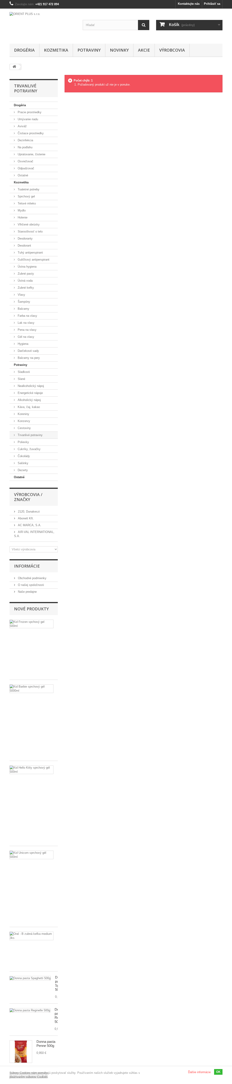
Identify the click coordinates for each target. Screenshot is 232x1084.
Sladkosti (23, 372)
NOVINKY (119, 50)
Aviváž (22, 126)
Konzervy (23, 421)
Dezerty (22, 470)
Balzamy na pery (28, 358)
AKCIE (144, 50)
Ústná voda (25, 280)
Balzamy (23, 308)
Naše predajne (27, 591)
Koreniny (23, 414)
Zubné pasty (25, 273)
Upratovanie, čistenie (31, 154)
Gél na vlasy (25, 336)
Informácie (27, 566)
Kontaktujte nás (189, 3)
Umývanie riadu (27, 119)
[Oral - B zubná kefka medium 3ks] (31, 936)
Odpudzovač (25, 168)
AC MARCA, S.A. (29, 525)
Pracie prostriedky (29, 112)
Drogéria (24, 50)
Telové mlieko (26, 203)
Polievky (23, 442)
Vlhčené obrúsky (28, 224)
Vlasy (21, 294)
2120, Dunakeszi (28, 511)
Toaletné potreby (28, 189)
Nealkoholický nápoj (30, 386)
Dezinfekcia (25, 140)
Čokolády (23, 456)
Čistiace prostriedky (30, 133)
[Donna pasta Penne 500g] (21, 1051)
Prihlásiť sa (212, 3)
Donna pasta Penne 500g (45, 1044)
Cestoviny (24, 428)
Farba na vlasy (27, 315)
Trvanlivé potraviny (30, 435)
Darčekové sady (28, 351)
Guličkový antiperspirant (33, 259)
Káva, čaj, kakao (28, 407)
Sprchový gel (26, 196)
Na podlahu (24, 147)
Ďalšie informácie (199, 1072)
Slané (21, 379)
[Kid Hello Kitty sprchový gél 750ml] (31, 769)
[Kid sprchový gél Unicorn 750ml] (31, 855)
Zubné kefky (25, 287)
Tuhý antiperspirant (30, 252)
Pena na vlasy (26, 329)
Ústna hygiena (26, 266)
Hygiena (22, 343)
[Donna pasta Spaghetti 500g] (30, 978)
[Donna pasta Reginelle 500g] (30, 1010)
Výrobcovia (172, 50)
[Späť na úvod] (14, 67)
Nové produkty (31, 609)
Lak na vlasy (25, 322)
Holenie (22, 217)
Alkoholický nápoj (29, 400)
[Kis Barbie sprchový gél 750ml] (31, 688)
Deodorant (24, 245)
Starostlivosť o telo (30, 231)
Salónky (22, 463)
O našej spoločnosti (30, 585)
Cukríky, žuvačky (29, 449)
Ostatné (22, 175)
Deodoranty (25, 238)
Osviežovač (25, 161)
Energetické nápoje (30, 393)
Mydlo (21, 210)
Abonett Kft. (25, 518)
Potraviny (89, 50)
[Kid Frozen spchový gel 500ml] (31, 624)
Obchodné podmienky (31, 578)
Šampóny (23, 301)
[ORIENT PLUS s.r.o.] (43, 25)
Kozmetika (56, 50)
